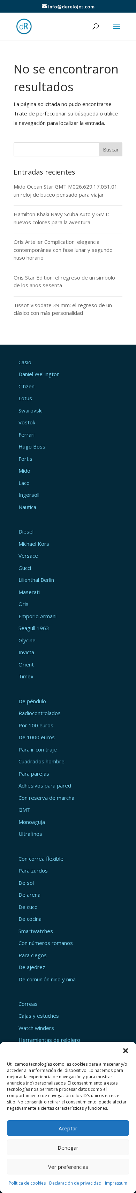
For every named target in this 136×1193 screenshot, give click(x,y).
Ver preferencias (68, 1166)
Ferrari (26, 434)
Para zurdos (33, 870)
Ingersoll (28, 494)
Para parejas (33, 773)
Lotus (25, 398)
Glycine (27, 640)
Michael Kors (33, 543)
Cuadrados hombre (41, 761)
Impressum (116, 1183)
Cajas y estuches (38, 1015)
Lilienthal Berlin (36, 579)
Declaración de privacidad (75, 1183)
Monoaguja (31, 821)
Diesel (25, 531)
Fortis (25, 458)
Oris (23, 603)
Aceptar (68, 1128)
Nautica (27, 506)
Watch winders (36, 1027)
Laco (24, 482)
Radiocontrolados (39, 713)
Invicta (26, 652)
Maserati (29, 591)
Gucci (24, 567)
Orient (26, 664)
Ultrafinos (30, 833)
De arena (29, 894)
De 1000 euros (36, 737)
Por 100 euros (35, 725)
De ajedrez (31, 966)
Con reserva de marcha (46, 797)
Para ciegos (32, 955)
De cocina (29, 918)
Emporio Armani (37, 616)
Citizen (26, 386)
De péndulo (32, 701)
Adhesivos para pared (44, 785)
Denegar (68, 1147)
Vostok (26, 422)
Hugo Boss (31, 446)
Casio (24, 362)
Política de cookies (27, 1183)
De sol (26, 882)
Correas (28, 1003)
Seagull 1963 (33, 627)
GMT (24, 809)
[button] (125, 1050)
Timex (25, 676)
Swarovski (30, 410)
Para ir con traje (37, 749)
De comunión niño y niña (47, 979)
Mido (24, 470)
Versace (28, 555)
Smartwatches (35, 930)
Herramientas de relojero (49, 1039)
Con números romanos (45, 942)
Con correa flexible (40, 858)
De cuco (28, 906)
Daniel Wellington (39, 373)
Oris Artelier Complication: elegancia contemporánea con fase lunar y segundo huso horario (63, 249)
